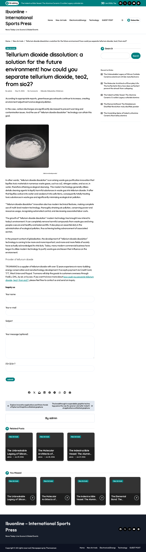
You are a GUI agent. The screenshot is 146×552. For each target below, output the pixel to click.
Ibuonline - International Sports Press (19, 17)
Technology (94, 20)
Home (50, 20)
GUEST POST (107, 20)
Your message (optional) (16, 334)
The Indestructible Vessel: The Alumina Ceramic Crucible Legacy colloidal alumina (121, 96)
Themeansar (51, 548)
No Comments (32, 91)
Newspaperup (37, 548)
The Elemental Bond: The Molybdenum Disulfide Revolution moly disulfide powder (121, 105)
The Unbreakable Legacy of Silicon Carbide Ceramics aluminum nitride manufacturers (122, 75)
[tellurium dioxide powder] (50, 146)
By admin (8, 91)
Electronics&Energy (77, 20)
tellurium (60, 91)
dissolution (52, 91)
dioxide (44, 91)
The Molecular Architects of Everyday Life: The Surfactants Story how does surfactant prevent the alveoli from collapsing (121, 85)
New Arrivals (61, 20)
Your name (10, 294)
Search (109, 48)
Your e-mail (10, 307)
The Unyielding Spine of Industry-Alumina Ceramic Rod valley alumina (121, 114)
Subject (9, 320)
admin (53, 418)
